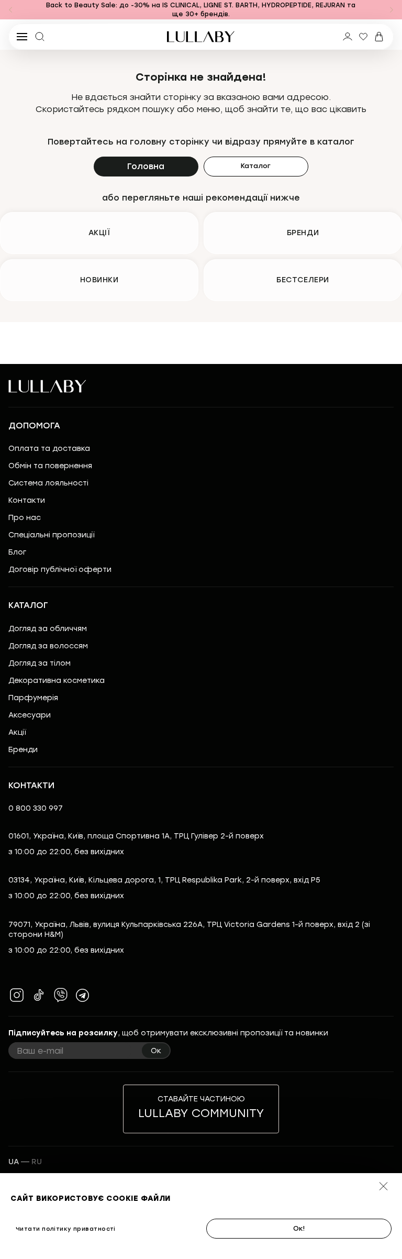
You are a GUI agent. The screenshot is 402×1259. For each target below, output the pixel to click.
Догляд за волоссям (48, 646)
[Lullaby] (201, 36)
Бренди (23, 749)
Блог (17, 552)
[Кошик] (379, 36)
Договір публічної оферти (59, 569)
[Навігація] (10, 10)
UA (13, 1161)
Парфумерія (33, 697)
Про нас (24, 517)
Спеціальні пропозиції (51, 535)
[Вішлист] (363, 36)
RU (36, 1161)
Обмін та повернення (50, 465)
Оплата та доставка (49, 448)
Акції (17, 732)
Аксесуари (29, 715)
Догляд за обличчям (47, 628)
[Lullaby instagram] (16, 995)
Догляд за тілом (39, 663)
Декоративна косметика (56, 680)
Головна (145, 166)
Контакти (26, 500)
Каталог (256, 166)
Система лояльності (48, 483)
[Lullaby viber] (60, 995)
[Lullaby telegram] (82, 995)
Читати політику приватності (66, 1228)
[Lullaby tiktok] (38, 995)
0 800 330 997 (35, 808)
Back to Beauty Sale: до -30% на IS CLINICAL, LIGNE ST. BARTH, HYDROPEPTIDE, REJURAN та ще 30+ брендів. (200, 10)
